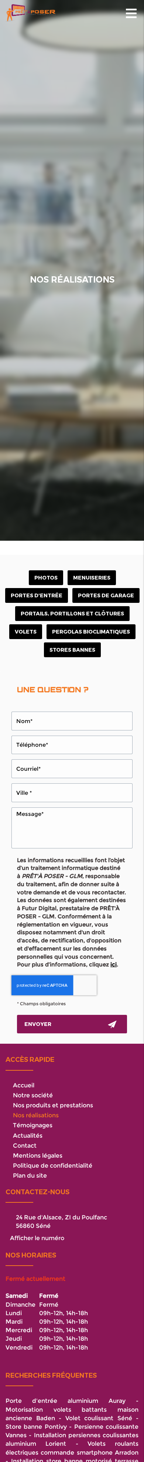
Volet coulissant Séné (98, 1418)
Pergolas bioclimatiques (91, 631)
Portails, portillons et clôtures (72, 613)
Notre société (33, 1095)
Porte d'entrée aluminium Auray (66, 1400)
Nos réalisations (36, 1115)
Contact (25, 1145)
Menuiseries (91, 577)
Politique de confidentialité (52, 1165)
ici (113, 964)
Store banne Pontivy (36, 1426)
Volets (26, 631)
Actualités (27, 1135)
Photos (46, 577)
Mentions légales (37, 1155)
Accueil (23, 1085)
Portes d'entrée (36, 595)
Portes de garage (106, 595)
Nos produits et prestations (53, 1105)
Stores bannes (72, 649)
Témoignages (32, 1125)
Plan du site (30, 1175)
